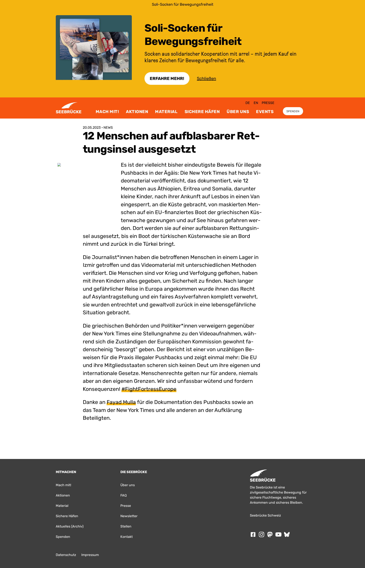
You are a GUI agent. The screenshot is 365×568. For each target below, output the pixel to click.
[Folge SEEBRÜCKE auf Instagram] (261, 534)
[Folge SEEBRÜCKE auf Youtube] (278, 534)
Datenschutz (66, 555)
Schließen (206, 78)
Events (265, 111)
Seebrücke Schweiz (265, 515)
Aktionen (137, 111)
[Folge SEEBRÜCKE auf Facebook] (253, 534)
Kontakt (126, 537)
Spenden (292, 111)
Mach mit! (107, 111)
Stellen (125, 526)
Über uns (238, 111)
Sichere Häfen (202, 111)
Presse (268, 103)
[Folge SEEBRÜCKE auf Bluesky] (287, 534)
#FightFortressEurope (148, 389)
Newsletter (129, 516)
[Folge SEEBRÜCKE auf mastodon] (270, 534)
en (256, 103)
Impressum (90, 555)
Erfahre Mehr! (167, 78)
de (247, 103)
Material (166, 111)
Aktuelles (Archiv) (69, 526)
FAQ (123, 495)
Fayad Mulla (121, 402)
